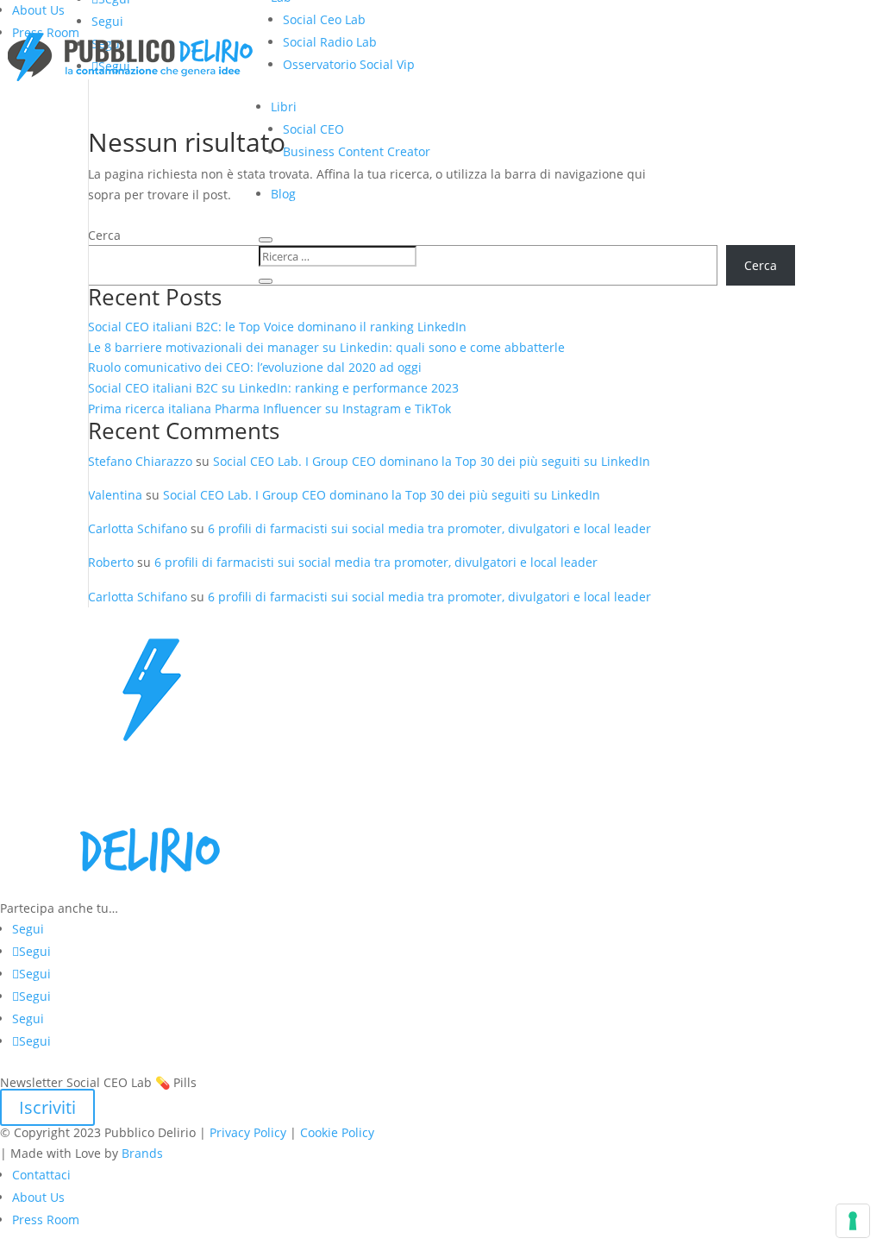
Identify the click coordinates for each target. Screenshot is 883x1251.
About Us (38, 10)
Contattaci (41, 1174)
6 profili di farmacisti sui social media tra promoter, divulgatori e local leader (429, 528)
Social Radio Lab (330, 42)
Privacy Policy (248, 1132)
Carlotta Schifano (137, 528)
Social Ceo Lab (324, 19)
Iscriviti (47, 1107)
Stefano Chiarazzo (140, 461)
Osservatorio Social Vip (349, 64)
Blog (283, 193)
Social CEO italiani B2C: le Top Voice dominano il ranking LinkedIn (277, 326)
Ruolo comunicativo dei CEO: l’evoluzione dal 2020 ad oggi (255, 367)
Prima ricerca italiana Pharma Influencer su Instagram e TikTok (271, 408)
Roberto (111, 562)
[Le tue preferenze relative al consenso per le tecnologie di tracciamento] (852, 1220)
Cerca (104, 235)
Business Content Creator (356, 151)
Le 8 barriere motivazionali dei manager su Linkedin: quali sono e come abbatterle (326, 347)
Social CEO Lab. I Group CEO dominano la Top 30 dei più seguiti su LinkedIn (431, 461)
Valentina (115, 495)
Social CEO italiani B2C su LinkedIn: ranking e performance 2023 (273, 388)
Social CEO (313, 129)
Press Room (45, 1219)
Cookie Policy (337, 1132)
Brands (142, 1153)
